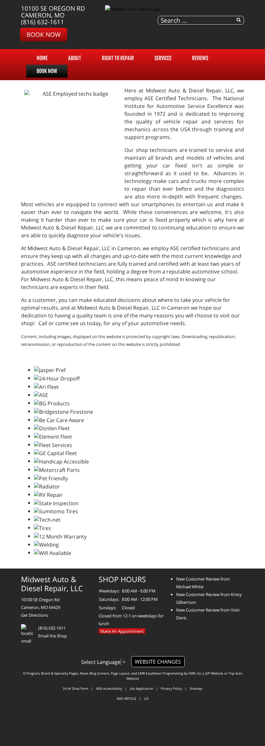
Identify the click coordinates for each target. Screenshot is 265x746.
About (74, 58)
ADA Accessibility (109, 688)
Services (162, 58)
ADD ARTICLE (126, 698)
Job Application (141, 688)
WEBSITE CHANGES (158, 661)
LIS (146, 698)
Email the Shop (52, 636)
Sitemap (196, 688)
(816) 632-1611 (42, 21)
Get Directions (34, 615)
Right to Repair (118, 58)
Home (42, 58)
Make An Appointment (122, 631)
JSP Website (214, 673)
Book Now (43, 34)
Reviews (200, 58)
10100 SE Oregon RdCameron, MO (53, 11)
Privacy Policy (171, 688)
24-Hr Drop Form (75, 688)
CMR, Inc (194, 673)
